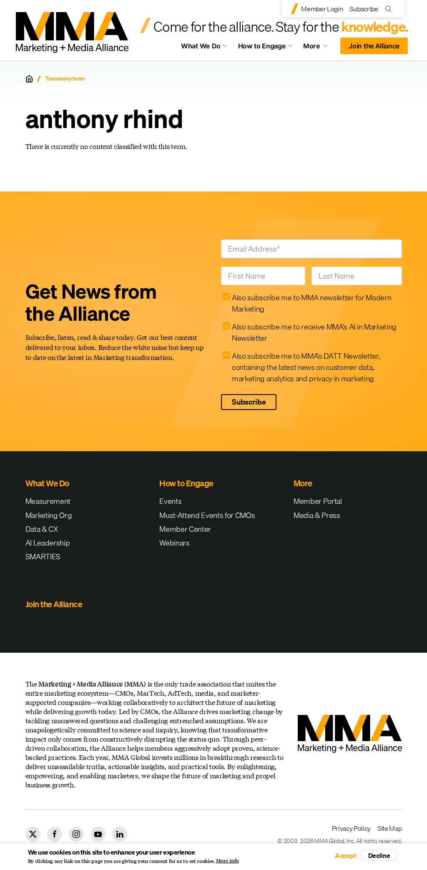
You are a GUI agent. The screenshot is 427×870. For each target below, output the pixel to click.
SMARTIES (42, 557)
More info (227, 860)
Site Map (389, 828)
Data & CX (41, 529)
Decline (379, 855)
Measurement (47, 501)
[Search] (390, 8)
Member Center (185, 529)
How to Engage (262, 46)
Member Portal (318, 501)
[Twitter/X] (32, 834)
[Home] (29, 79)
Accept (346, 855)
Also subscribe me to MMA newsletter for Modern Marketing (311, 303)
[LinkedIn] (119, 834)
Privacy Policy (351, 828)
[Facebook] (54, 834)
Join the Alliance (374, 46)
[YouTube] (97, 834)
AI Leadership (47, 543)
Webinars (174, 543)
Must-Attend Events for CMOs (207, 515)
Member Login (322, 8)
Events (170, 501)
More (319, 48)
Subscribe (363, 8)
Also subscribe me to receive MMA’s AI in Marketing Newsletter (314, 332)
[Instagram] (76, 834)
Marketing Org (48, 515)
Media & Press (317, 515)
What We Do (201, 46)
